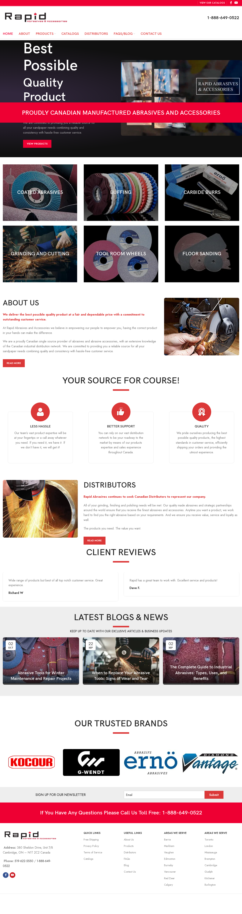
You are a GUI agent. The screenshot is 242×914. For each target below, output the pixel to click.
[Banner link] (40, 192)
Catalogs (88, 859)
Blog (126, 865)
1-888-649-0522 (223, 17)
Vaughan (169, 852)
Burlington (210, 885)
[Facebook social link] (6, 875)
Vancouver (170, 872)
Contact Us (130, 872)
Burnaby (168, 865)
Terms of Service (93, 852)
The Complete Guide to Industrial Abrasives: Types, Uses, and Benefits (201, 673)
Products (128, 846)
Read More (14, 363)
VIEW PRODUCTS (37, 143)
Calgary (168, 885)
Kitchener (210, 878)
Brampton (210, 859)
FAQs (127, 859)
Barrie (167, 839)
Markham (169, 846)
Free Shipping (91, 839)
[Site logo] (36, 17)
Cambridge (211, 865)
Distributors (130, 852)
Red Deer (169, 878)
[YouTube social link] (12, 875)
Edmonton (169, 859)
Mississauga (211, 852)
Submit (214, 795)
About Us (129, 839)
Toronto (209, 839)
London (209, 846)
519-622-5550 (24, 861)
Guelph (209, 872)
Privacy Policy (91, 846)
